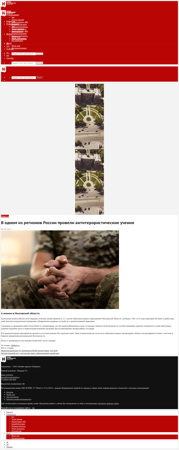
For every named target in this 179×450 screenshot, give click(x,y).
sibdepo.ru (15, 345)
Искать (39, 54)
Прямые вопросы (20, 27)
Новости (10, 21)
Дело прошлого (19, 38)
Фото (9, 34)
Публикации (12, 24)
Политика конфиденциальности (18, 399)
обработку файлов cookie (108, 403)
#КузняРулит (17, 41)
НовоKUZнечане (19, 24)
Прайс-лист (10, 394)
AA (33, 407)
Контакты (9, 392)
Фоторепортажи (19, 48)
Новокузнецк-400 (20, 22)
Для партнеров (12, 397)
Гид (13, 26)
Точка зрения (18, 20)
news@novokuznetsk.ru (10, 377)
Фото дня (16, 46)
